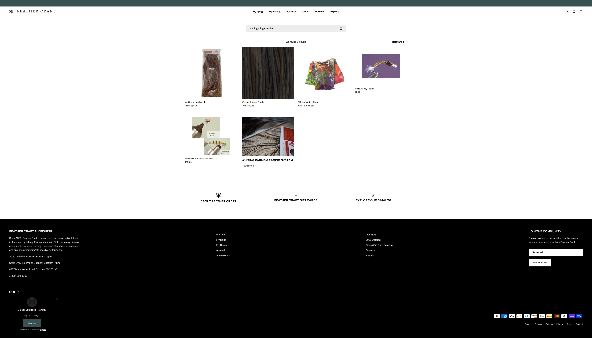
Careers (370, 250)
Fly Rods (221, 240)
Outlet (305, 11)
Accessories (223, 255)
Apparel (220, 250)
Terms (569, 324)
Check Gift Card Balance (379, 245)
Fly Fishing (274, 11)
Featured (291, 11)
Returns (370, 255)
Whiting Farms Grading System (267, 160)
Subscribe (540, 262)
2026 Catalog (373, 240)
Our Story (371, 234)
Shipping (538, 324)
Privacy (559, 324)
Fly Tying (258, 11)
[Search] (341, 28)
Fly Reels (221, 245)
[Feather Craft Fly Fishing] (32, 12)
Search (528, 324)
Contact (579, 324)
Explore (334, 11)
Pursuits (319, 11)
